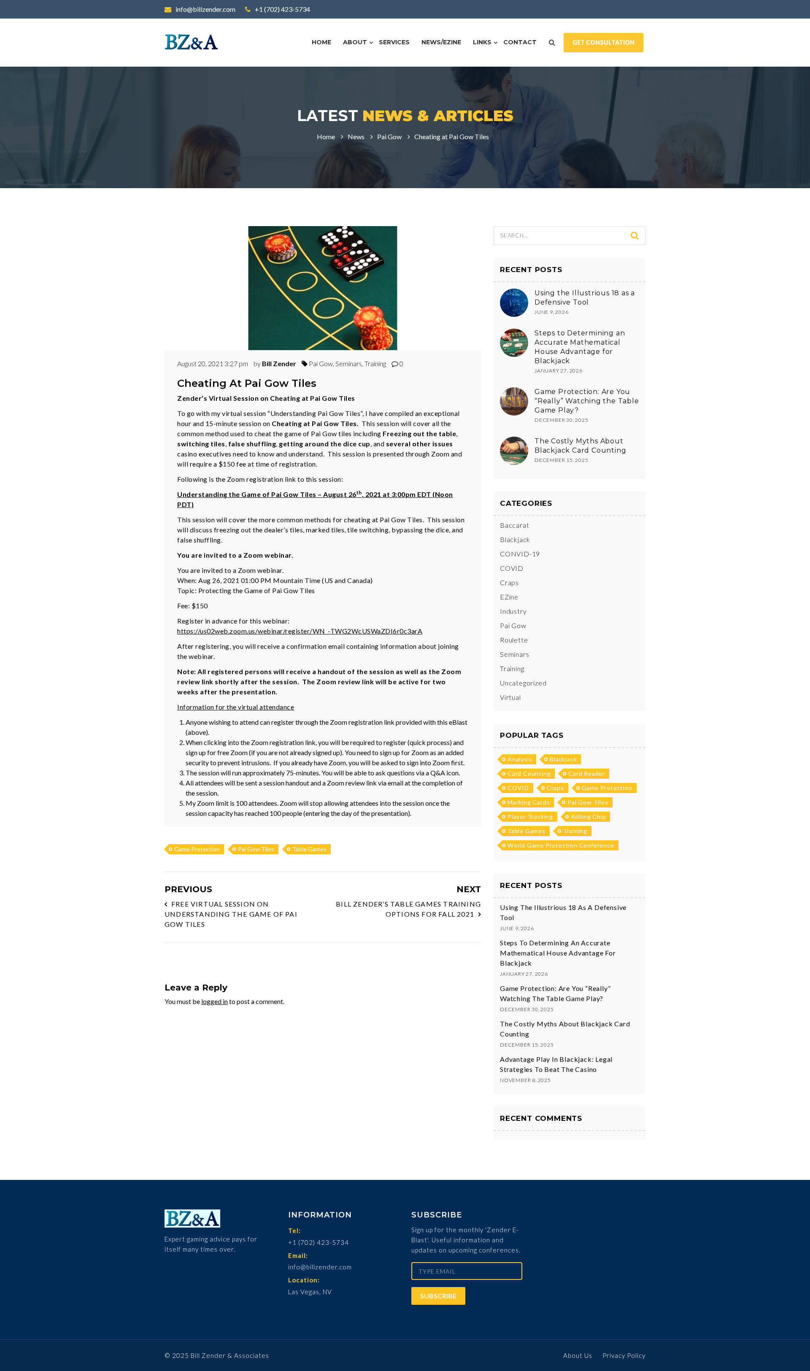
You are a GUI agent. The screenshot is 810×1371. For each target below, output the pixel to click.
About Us (577, 1355)
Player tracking (530, 816)
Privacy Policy (623, 1355)
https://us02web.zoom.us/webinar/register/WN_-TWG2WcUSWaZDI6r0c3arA (299, 631)
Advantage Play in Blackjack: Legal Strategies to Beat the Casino (556, 1064)
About (355, 42)
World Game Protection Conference (561, 845)
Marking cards (529, 802)
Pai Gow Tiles (256, 849)
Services (394, 42)
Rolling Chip (588, 816)
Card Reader (586, 773)
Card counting (529, 773)
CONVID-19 (520, 554)
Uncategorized (523, 683)
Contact (520, 42)
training (575, 830)
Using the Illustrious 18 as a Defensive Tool (563, 912)
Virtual (510, 697)
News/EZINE (441, 42)
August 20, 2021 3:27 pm (213, 363)
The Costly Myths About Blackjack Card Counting (565, 1029)
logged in (214, 1001)
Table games (309, 849)
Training (375, 363)
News (356, 136)
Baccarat (514, 525)
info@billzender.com (204, 9)
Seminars (348, 363)
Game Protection (197, 849)
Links (482, 42)
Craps (509, 582)
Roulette (514, 640)
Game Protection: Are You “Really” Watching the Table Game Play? (587, 401)
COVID (512, 568)
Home (321, 42)
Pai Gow (389, 136)
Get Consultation (603, 42)
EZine (509, 597)
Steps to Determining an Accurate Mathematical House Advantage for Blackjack (558, 953)
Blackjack (515, 539)
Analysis (520, 759)
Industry (513, 611)
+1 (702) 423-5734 (282, 9)
